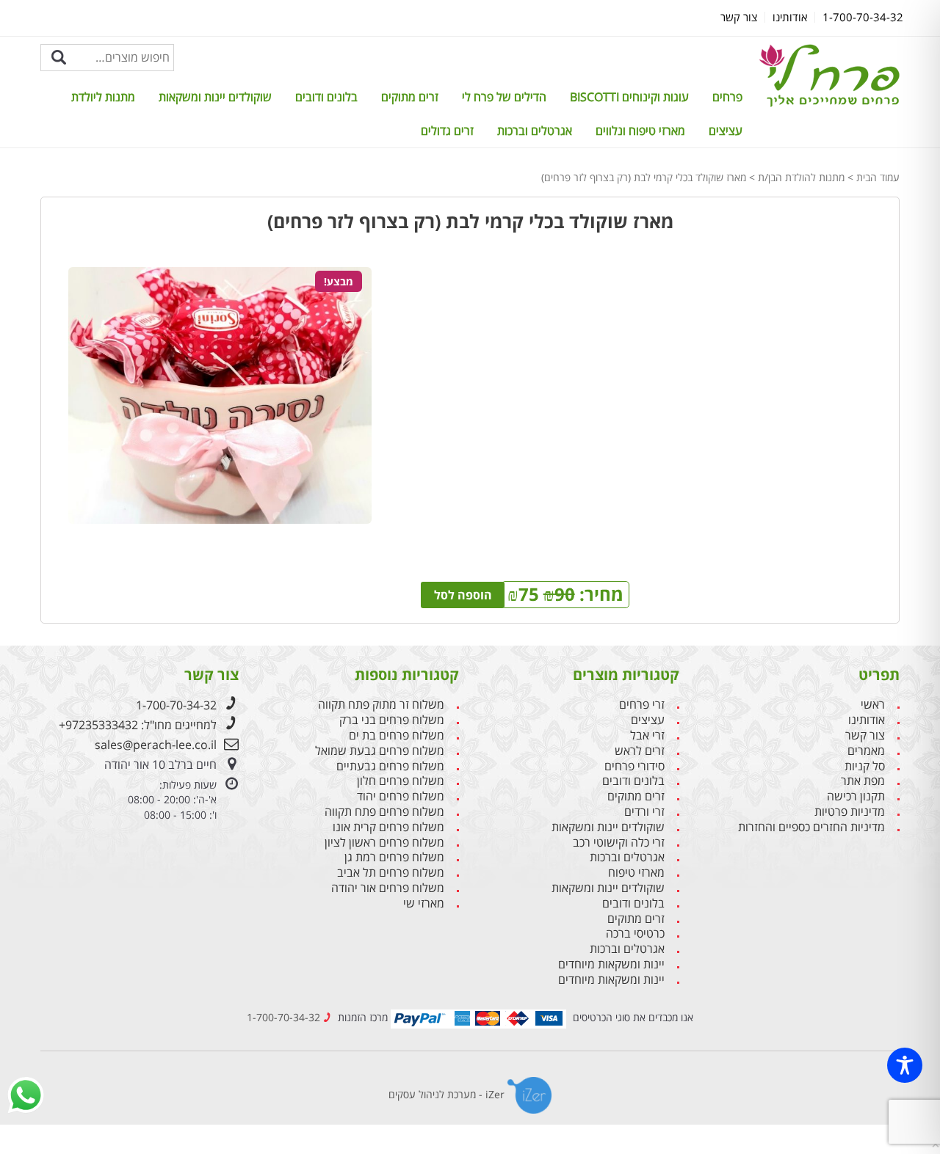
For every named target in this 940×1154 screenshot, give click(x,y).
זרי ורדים (644, 811)
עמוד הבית (878, 177)
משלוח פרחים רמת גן (394, 857)
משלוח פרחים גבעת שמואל (379, 751)
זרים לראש (640, 751)
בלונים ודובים (326, 97)
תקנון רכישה (856, 796)
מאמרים (866, 751)
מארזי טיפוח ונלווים (640, 131)
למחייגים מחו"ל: (138, 725)
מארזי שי (423, 903)
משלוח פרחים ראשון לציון (384, 842)
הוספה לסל (463, 595)
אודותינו (866, 720)
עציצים (725, 131)
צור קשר (865, 735)
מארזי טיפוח (636, 872)
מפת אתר (863, 781)
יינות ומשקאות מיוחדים (611, 964)
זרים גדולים (447, 131)
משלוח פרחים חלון (400, 781)
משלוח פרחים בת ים (396, 735)
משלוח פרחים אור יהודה (387, 888)
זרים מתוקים (409, 97)
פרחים (727, 97)
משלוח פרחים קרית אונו (388, 827)
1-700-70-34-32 (176, 705)
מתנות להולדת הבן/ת (801, 177)
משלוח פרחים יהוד (400, 796)
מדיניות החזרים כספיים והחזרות (811, 827)
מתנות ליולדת (103, 97)
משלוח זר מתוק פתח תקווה (381, 704)
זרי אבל (647, 735)
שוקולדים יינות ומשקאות (215, 97)
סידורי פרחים (634, 766)
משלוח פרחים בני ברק (391, 720)
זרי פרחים (642, 704)
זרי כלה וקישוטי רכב (619, 842)
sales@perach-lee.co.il (156, 745)
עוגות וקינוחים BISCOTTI (629, 97)
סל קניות (865, 766)
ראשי (873, 704)
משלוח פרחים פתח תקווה (384, 811)
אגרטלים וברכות (534, 131)
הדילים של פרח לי (504, 97)
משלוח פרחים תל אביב (390, 872)
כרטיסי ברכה (635, 933)
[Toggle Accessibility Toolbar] (905, 1065)
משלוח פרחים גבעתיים (390, 766)
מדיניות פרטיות (849, 811)
